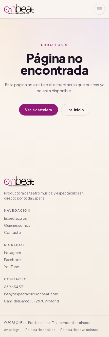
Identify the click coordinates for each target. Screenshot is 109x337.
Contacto (12, 232)
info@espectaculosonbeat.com (31, 294)
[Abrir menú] (99, 9)
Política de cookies (40, 330)
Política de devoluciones (79, 330)
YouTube (11, 266)
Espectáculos (15, 218)
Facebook (13, 259)
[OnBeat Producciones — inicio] (19, 9)
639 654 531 (14, 287)
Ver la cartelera (38, 109)
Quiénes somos (17, 225)
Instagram (12, 252)
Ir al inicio (75, 109)
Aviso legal (12, 330)
